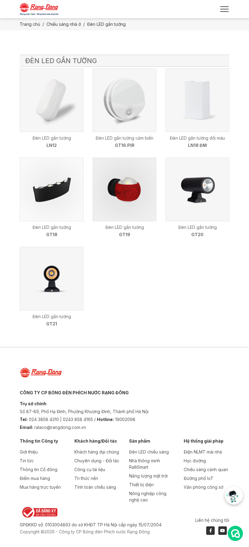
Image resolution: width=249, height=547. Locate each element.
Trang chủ (30, 24)
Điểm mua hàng (35, 478)
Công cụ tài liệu (89, 469)
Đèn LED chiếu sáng (149, 451)
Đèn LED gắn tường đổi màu (197, 138)
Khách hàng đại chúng (96, 451)
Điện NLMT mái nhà (203, 451)
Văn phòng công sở (203, 487)
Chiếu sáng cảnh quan (206, 469)
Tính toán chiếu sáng (95, 487)
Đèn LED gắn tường (51, 138)
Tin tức (27, 460)
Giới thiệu (29, 451)
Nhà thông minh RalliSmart (144, 464)
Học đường (195, 460)
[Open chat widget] (235, 533)
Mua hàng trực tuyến (40, 487)
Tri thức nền (86, 478)
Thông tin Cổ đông (38, 469)
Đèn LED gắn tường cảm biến (124, 138)
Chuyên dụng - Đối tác (96, 460)
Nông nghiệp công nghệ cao (147, 496)
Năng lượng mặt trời (148, 475)
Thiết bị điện (141, 484)
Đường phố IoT (198, 478)
